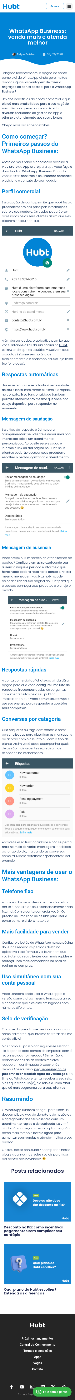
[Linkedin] (43, 1387)
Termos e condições (37, 1351)
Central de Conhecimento (37, 1344)
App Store (31, 166)
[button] (69, 6)
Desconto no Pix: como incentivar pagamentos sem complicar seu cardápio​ (33, 1231)
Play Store (10, 166)
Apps (37, 1357)
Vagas (37, 1363)
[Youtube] (22, 1387)
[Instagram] (32, 1387)
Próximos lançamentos (37, 1338)
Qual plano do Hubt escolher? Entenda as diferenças (30, 1291)
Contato (37, 1369)
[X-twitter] (53, 1387)
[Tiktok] (63, 1387)
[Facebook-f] (11, 1387)
